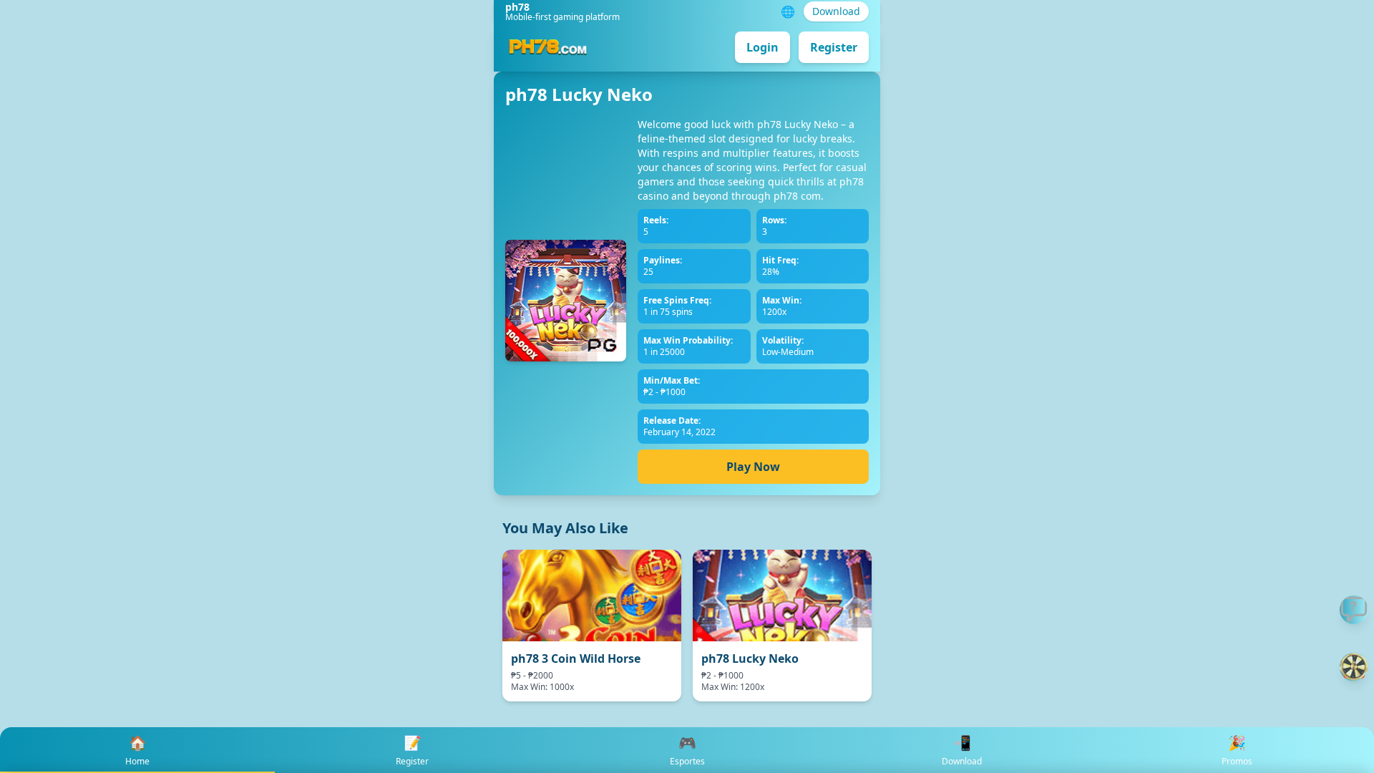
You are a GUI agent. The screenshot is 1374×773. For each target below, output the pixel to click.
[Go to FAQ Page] (1354, 609)
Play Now (753, 467)
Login (762, 47)
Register (833, 47)
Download (836, 11)
